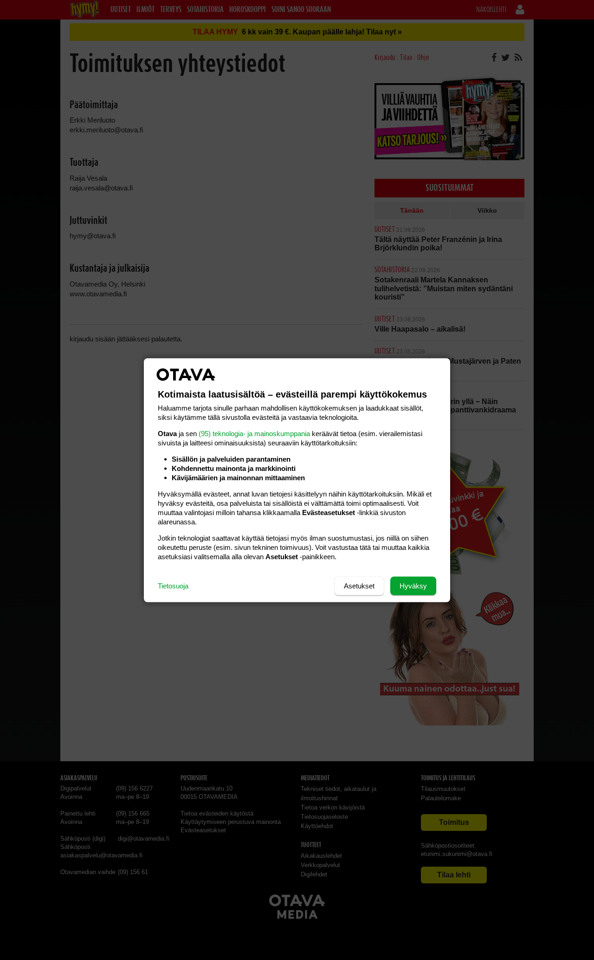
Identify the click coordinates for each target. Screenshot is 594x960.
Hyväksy (413, 585)
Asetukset (359, 585)
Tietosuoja (173, 585)
